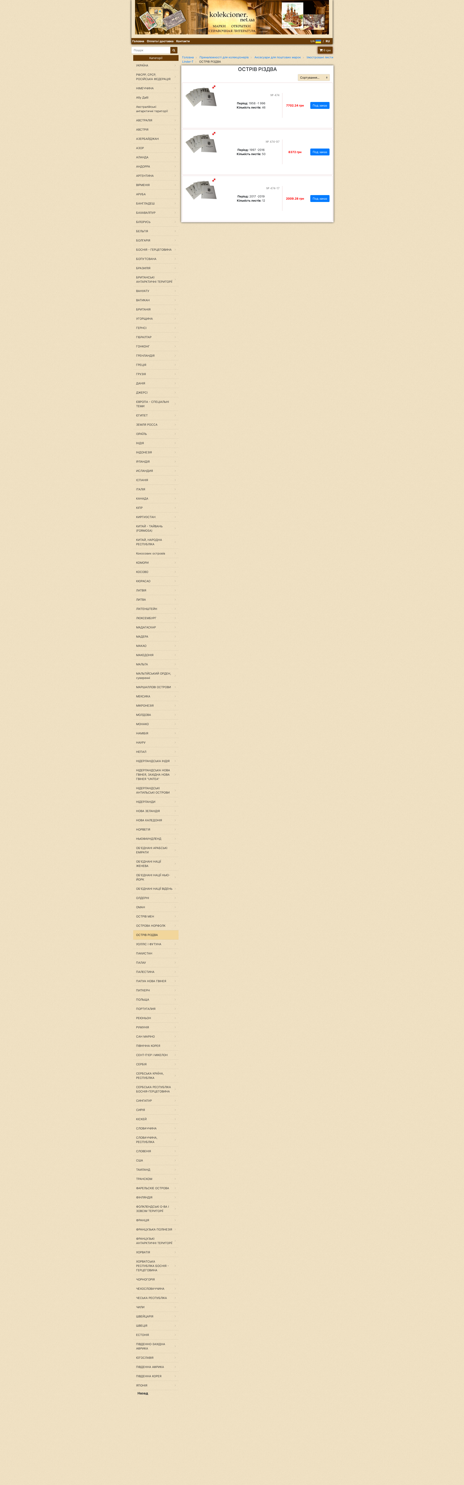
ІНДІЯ (140, 443)
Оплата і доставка (160, 41)
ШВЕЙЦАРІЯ (144, 1316)
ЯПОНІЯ (141, 1385)
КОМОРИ (142, 562)
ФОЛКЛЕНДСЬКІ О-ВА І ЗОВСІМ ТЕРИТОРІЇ (152, 1209)
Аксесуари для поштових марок (277, 57)
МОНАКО (142, 724)
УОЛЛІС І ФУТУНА (148, 944)
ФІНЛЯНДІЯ (144, 1197)
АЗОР (140, 148)
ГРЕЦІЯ (141, 365)
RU (328, 41)
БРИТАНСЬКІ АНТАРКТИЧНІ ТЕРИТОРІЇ (154, 279)
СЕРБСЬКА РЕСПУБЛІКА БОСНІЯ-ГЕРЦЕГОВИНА (153, 1089)
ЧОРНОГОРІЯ (145, 1279)
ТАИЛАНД (143, 1169)
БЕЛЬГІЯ (142, 231)
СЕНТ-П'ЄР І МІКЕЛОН (152, 1055)
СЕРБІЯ (141, 1064)
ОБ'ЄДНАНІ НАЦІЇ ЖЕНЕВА (148, 864)
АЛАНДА (142, 157)
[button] (214, 87)
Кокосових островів (150, 553)
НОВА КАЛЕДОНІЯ (149, 820)
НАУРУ (141, 742)
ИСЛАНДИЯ (144, 471)
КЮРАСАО (143, 581)
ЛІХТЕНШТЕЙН (146, 609)
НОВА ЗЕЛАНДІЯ (148, 811)
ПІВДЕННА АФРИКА (150, 1367)
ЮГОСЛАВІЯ (145, 1357)
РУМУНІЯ (142, 1027)
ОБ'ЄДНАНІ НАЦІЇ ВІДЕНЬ (154, 888)
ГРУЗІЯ (141, 374)
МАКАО (141, 646)
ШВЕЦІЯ (141, 1325)
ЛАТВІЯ (141, 590)
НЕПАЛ (141, 752)
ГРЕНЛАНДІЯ (145, 355)
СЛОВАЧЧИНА (146, 1128)
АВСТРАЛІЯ (144, 120)
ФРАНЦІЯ (142, 1220)
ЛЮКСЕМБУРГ (146, 618)
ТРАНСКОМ (144, 1179)
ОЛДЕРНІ (142, 898)
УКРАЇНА (142, 65)
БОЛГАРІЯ (143, 240)
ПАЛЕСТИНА (145, 972)
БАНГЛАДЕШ (145, 203)
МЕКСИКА (143, 696)
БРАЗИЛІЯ (143, 268)
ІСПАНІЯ (142, 480)
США (139, 1160)
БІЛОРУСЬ (143, 222)
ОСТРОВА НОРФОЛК (150, 925)
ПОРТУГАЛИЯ (146, 1009)
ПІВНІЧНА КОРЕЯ (148, 1046)
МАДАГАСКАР (146, 627)
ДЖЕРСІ (142, 392)
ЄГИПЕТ (142, 415)
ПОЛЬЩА (142, 999)
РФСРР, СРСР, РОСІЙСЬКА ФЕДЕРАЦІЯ (153, 77)
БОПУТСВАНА (146, 259)
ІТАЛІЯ (140, 489)
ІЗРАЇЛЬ (141, 434)
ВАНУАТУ (142, 291)
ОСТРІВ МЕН (145, 916)
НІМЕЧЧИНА (145, 88)
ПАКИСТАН (144, 953)
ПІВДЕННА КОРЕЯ (148, 1376)
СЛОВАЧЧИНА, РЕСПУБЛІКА (146, 1140)
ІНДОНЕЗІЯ (144, 452)
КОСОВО (142, 572)
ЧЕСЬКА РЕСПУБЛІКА (151, 1298)
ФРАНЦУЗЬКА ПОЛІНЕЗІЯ (154, 1229)
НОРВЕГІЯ (143, 829)
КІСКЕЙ (141, 1119)
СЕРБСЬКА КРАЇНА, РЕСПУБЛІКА (150, 1076)
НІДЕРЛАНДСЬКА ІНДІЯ (153, 761)
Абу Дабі (142, 97)
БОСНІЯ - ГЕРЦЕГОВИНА (154, 249)
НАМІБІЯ (142, 733)
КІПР (139, 508)
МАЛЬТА (142, 664)
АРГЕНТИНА (145, 176)
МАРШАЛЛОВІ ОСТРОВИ (153, 687)
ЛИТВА (141, 599)
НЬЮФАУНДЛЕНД (148, 838)
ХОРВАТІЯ (143, 1252)
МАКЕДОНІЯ (145, 655)
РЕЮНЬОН (143, 1018)
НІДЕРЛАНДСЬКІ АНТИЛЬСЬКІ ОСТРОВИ (153, 790)
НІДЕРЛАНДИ (145, 802)
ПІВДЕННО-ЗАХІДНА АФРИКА (150, 1346)
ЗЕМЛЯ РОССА (147, 424)
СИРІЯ (140, 1110)
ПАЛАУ (141, 962)
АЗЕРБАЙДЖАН (147, 139)
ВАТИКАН (143, 300)
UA (313, 41)
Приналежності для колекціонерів (224, 57)
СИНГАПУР (144, 1100)
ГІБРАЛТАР (144, 337)
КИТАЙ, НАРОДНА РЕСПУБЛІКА (149, 542)
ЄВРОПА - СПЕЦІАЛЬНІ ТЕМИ (152, 404)
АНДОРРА (143, 166)
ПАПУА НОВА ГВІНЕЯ (151, 981)
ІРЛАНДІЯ (143, 461)
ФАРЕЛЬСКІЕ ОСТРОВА (152, 1188)
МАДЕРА (142, 636)
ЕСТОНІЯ (142, 1335)
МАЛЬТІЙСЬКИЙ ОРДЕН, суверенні (153, 676)
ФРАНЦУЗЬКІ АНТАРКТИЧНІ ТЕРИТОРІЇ (154, 1241)
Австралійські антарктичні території (152, 109)
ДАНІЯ (140, 383)
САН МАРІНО (145, 1036)
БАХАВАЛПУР (146, 212)
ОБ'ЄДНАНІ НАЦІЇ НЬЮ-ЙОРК (153, 877)
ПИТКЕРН (143, 990)
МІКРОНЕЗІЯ (145, 705)
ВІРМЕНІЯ (143, 185)
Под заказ (320, 105)
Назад (143, 1393)
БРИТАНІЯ (143, 309)
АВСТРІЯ (142, 129)
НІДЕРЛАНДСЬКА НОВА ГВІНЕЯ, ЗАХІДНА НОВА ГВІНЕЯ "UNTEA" (153, 774)
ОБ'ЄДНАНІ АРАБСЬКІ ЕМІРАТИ (151, 850)
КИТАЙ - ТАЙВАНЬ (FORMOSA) (149, 528)
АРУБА (141, 194)
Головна (138, 41)
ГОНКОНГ (143, 346)
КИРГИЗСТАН (146, 517)
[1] (174, 50)
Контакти (183, 41)
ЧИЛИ (140, 1307)
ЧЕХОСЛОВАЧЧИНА (150, 1288)
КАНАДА (142, 498)
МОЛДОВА (143, 715)
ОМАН (140, 907)
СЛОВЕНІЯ (143, 1151)
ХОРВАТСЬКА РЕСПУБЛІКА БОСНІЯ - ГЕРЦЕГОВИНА (152, 1266)
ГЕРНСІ (141, 328)
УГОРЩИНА (144, 318)
